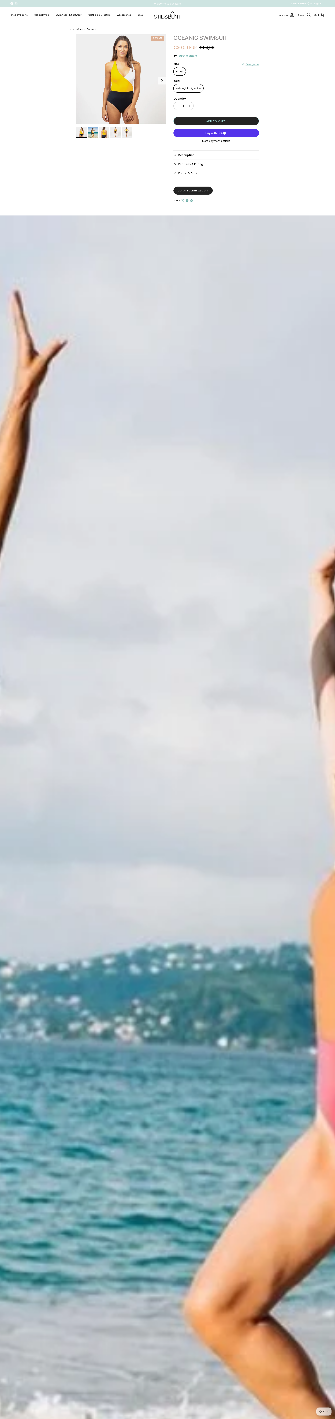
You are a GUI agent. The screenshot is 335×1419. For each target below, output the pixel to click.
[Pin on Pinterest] (191, 200)
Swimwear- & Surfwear (68, 14)
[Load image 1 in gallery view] (121, 79)
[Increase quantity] (190, 106)
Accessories (124, 14)
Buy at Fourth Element (193, 190)
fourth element (187, 55)
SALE (140, 14)
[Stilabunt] (167, 15)
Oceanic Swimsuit (87, 29)
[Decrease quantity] (177, 106)
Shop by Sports (19, 14)
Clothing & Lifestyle (99, 14)
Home (71, 29)
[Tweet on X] (182, 200)
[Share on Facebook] (187, 200)
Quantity (179, 99)
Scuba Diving (41, 14)
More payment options (216, 141)
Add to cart (216, 121)
